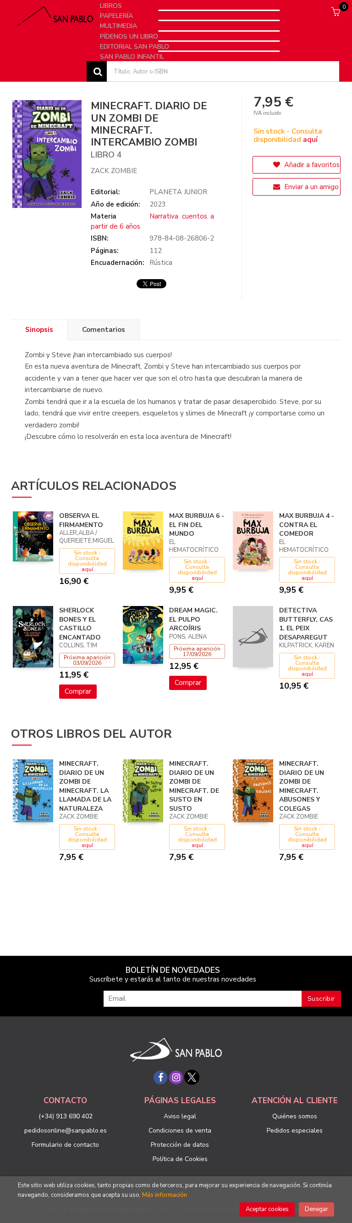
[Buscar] (97, 71)
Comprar (78, 691)
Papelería (117, 15)
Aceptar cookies (267, 1209)
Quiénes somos (294, 1116)
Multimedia (119, 26)
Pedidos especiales (295, 1130)
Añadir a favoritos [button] (311, 164)
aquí (310, 140)
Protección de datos (180, 1144)
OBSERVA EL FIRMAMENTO (81, 520)
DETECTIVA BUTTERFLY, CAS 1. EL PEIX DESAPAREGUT (306, 624)
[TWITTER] (191, 1077)
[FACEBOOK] (160, 1077)
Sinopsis (39, 329)
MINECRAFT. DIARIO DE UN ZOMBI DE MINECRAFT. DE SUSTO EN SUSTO (194, 786)
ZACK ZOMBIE (114, 170)
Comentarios (103, 329)
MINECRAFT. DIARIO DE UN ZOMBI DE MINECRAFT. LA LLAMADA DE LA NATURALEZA (85, 786)
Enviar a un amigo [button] (310, 186)
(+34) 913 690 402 (65, 1116)
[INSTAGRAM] (176, 1077)
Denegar (316, 1209)
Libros (112, 5)
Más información (164, 1195)
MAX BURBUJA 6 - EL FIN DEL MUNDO (196, 524)
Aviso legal (180, 1116)
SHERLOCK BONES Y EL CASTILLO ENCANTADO (80, 624)
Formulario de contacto (65, 1144)
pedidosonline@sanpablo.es (65, 1130)
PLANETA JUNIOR (178, 191)
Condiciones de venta (179, 1130)
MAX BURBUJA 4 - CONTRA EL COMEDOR (306, 524)
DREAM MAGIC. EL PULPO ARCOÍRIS (193, 619)
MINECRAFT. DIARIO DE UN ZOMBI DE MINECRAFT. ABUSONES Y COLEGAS (301, 786)
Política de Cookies (180, 1159)
